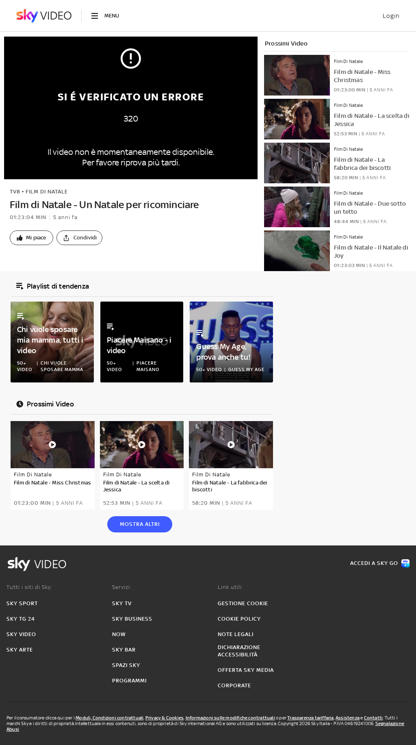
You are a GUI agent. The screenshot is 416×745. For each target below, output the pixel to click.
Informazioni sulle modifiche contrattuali (230, 718)
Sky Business (132, 619)
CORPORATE (234, 685)
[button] (31, 237)
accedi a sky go (374, 563)
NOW (119, 634)
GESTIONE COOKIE (243, 603)
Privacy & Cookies (164, 718)
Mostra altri (140, 524)
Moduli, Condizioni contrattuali (109, 718)
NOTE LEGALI (236, 634)
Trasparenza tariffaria (310, 718)
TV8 (15, 192)
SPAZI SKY (126, 665)
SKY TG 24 (20, 619)
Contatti (373, 718)
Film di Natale (47, 192)
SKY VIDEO (21, 634)
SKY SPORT (22, 603)
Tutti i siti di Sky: (29, 587)
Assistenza (348, 718)
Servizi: (122, 587)
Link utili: (230, 587)
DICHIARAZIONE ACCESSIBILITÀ (239, 651)
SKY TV (122, 603)
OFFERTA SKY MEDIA (246, 670)
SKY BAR (124, 650)
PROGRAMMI (129, 681)
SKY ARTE (19, 650)
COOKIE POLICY (239, 619)
